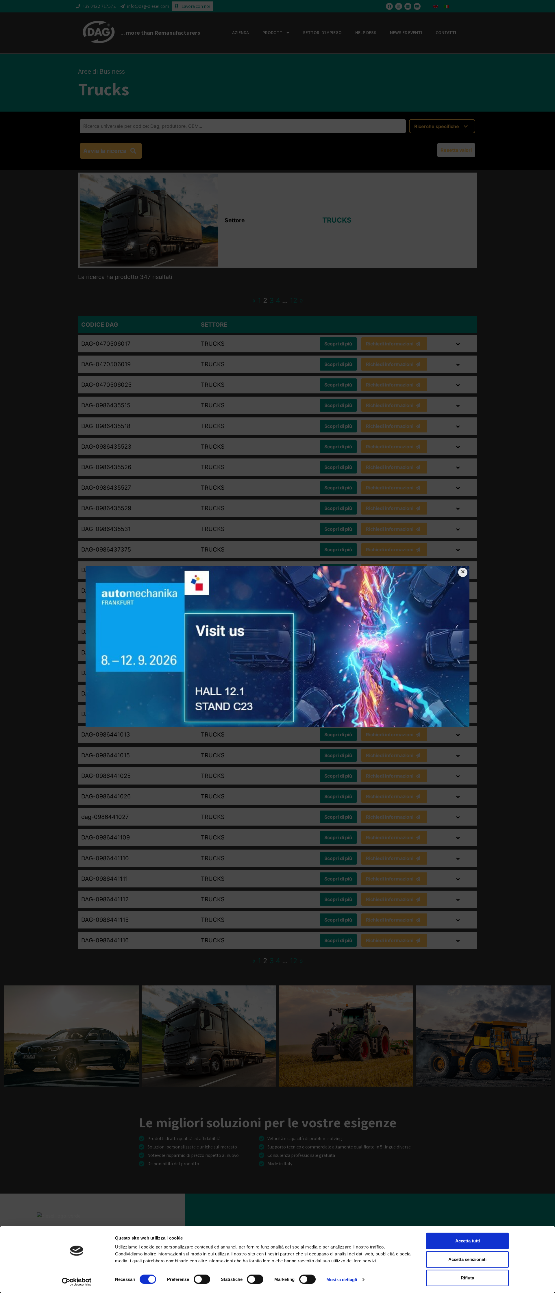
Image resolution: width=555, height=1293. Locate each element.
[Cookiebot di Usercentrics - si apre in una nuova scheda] (76, 1281)
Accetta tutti (467, 1240)
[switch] (202, 1279)
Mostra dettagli (341, 1279)
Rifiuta (467, 1277)
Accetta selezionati (467, 1259)
